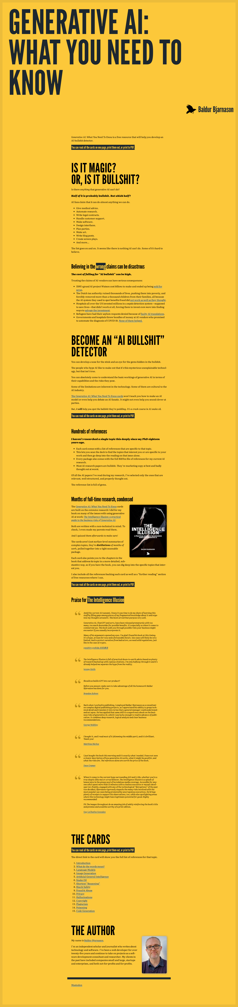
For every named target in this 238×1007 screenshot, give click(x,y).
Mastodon (76, 985)
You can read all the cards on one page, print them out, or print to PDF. (103, 147)
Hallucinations (84, 897)
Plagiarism (82, 904)
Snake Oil (81, 880)
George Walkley (91, 724)
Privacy (80, 893)
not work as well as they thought (147, 300)
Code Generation (85, 910)
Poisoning (81, 907)
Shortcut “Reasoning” (88, 883)
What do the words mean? (90, 866)
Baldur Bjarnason (93, 940)
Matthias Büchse (91, 743)
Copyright (81, 900)
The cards (97, 396)
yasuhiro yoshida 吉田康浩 (96, 647)
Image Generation (86, 873)
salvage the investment (97, 310)
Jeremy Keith (89, 669)
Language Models (85, 869)
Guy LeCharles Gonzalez (95, 811)
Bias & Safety (83, 887)
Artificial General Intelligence (92, 876)
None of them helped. (130, 320)
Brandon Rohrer (91, 693)
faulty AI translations (152, 313)
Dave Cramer (90, 765)
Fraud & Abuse (84, 890)
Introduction (83, 863)
